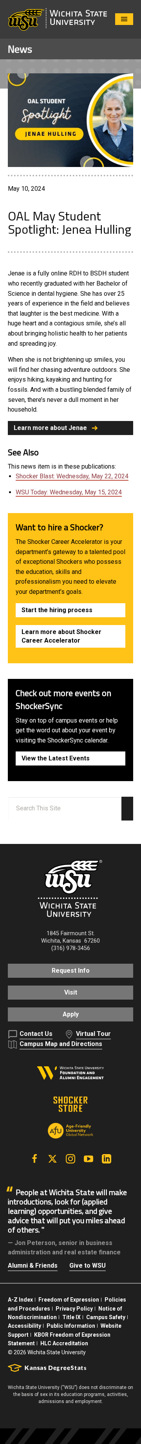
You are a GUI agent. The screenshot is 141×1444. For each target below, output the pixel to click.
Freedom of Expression (68, 1300)
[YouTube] (88, 1158)
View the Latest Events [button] (56, 758)
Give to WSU (87, 1265)
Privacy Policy (74, 1308)
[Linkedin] (106, 1158)
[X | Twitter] (52, 1158)
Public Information (71, 1326)
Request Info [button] (71, 970)
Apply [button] (71, 1014)
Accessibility (24, 1326)
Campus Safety (105, 1317)
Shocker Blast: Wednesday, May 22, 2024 (72, 476)
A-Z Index (20, 1300)
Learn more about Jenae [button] (50, 428)
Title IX (71, 1317)
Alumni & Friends (33, 1265)
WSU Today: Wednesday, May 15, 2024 (69, 492)
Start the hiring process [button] (57, 610)
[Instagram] (70, 1158)
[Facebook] (34, 1158)
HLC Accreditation (64, 1343)
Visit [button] (70, 992)
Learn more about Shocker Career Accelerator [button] (61, 636)
